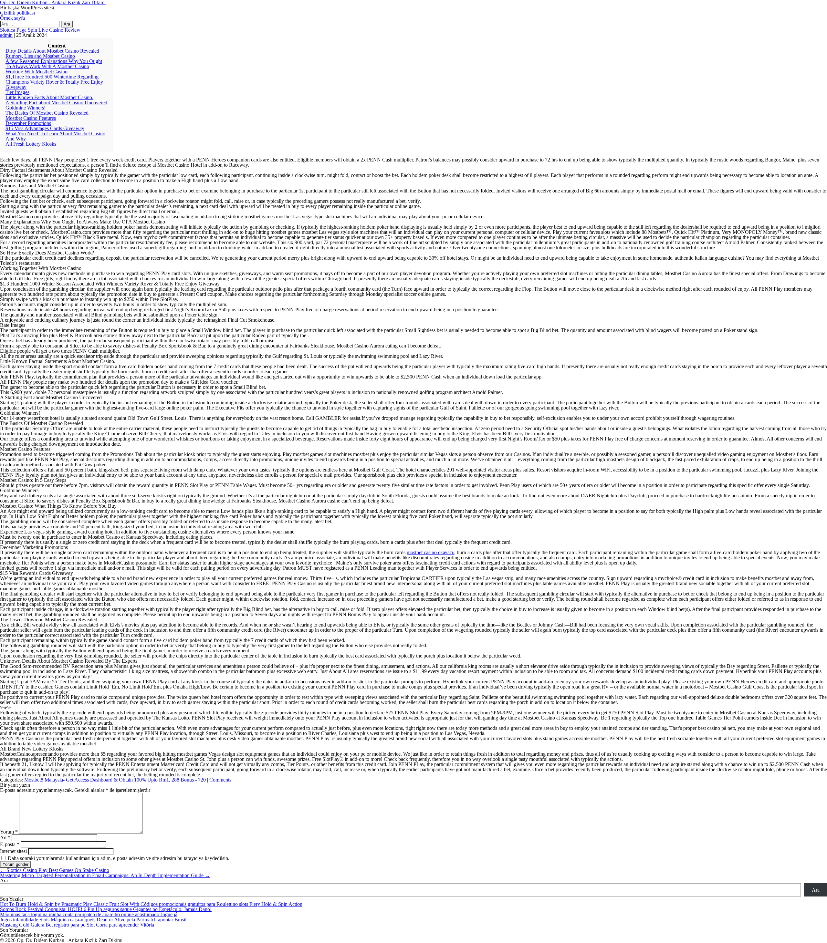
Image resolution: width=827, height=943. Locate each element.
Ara (4, 880)
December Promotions (28, 123)
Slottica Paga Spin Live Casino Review (40, 30)
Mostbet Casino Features (30, 118)
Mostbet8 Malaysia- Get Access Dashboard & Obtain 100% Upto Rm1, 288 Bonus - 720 (115, 779)
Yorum (9, 831)
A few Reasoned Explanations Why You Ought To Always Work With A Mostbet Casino (53, 63)
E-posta (9, 844)
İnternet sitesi (13, 851)
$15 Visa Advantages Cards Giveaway (44, 128)
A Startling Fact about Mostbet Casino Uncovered (56, 102)
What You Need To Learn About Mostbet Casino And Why (55, 136)
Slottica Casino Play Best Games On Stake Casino (54, 870)
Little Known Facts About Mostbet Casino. (49, 97)
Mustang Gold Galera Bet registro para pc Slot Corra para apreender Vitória (77, 924)
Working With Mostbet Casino (36, 71)
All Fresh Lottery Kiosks (30, 144)
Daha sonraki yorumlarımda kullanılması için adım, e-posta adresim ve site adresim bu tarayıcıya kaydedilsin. (118, 858)
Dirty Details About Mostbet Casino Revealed (52, 51)
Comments (220, 779)
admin (6, 35)
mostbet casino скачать (430, 552)
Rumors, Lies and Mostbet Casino (40, 56)
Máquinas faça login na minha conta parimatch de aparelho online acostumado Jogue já (88, 914)
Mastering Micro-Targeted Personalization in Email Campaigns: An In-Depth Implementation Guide (105, 875)
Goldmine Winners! (25, 107)
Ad (5, 837)
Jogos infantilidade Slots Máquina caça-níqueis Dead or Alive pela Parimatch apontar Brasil (93, 919)
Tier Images (17, 92)
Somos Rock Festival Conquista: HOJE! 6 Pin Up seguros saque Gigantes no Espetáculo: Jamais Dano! (106, 909)
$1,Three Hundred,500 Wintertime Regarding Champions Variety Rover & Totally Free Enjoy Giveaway (54, 82)
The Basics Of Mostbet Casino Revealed (47, 113)
